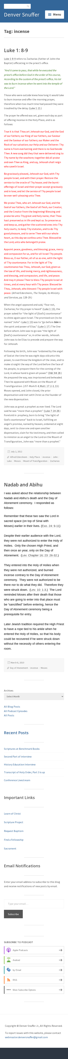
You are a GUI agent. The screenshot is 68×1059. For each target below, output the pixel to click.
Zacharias (55, 460)
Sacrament (10, 848)
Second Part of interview (18, 756)
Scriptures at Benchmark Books (22, 748)
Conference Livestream (17, 780)
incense (46, 456)
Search (28, 6)
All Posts (9, 715)
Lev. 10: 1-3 (38, 589)
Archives (8, 690)
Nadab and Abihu (23, 484)
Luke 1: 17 (43, 326)
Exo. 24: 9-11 (50, 526)
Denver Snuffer (21, 14)
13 (56, 386)
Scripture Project (13, 822)
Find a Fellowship (13, 839)
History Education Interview (19, 764)
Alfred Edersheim (18, 456)
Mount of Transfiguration (35, 460)
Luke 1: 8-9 (16, 50)
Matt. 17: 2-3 (47, 386)
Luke (9, 460)
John (55, 456)
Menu (57, 14)
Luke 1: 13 (48, 309)
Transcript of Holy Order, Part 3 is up (24, 772)
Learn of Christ (12, 813)
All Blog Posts (12, 706)
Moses (17, 460)
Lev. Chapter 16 (32, 555)
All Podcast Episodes (15, 711)
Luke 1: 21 (35, 108)
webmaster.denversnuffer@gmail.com (26, 1037)
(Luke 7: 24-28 (51, 410)
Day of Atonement (19, 667)
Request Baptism (13, 831)
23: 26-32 (50, 555)
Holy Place (35, 456)
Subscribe (13, 914)
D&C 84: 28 (54, 373)
